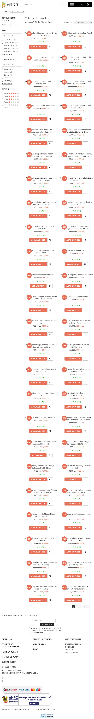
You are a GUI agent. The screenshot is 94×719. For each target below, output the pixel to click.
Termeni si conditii (42, 639)
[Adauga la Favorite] (50, 47)
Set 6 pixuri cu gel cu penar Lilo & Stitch (76, 275)
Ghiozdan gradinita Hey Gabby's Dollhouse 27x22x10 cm (76, 442)
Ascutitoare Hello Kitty (76, 250)
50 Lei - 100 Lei (9, 43)
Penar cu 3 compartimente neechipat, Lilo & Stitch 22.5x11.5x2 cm (76, 130)
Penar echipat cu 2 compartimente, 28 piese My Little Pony (41, 563)
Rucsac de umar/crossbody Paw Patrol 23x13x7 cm (76, 466)
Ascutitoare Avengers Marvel (41, 275)
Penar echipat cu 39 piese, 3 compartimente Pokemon (76, 587)
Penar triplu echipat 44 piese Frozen (41, 105)
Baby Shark (8, 72)
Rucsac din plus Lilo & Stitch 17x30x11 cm (41, 322)
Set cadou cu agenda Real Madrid (76, 296)
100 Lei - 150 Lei (9, 45)
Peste (6, 93)
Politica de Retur (10, 652)
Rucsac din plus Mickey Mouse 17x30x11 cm (76, 394)
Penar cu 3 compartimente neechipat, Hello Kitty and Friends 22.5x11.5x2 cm (76, 155)
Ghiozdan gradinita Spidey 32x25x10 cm (41, 417)
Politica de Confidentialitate (11, 645)
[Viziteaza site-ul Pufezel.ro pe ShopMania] (47, 716)
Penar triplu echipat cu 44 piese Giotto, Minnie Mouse (76, 106)
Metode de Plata (10, 657)
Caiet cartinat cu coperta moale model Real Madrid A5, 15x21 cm (41, 297)
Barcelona (7, 78)
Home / (7, 12)
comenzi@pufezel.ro (13, 670)
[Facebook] (2, 678)
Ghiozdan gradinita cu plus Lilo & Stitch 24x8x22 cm (76, 179)
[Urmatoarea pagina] (88, 606)
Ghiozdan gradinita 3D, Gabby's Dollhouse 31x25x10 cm (41, 466)
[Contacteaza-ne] (81, 4)
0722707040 (10, 667)
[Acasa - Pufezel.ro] (10, 5)
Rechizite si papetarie (9, 25)
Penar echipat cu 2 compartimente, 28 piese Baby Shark (76, 563)
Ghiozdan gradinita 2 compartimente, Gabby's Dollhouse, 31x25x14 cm (76, 418)
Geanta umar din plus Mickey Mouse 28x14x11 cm (76, 370)
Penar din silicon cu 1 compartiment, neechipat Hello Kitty (41, 442)
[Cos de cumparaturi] (87, 4)
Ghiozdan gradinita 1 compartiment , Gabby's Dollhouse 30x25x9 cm (76, 227)
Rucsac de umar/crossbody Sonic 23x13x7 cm (76, 515)
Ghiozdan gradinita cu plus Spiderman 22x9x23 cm (41, 227)
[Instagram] (2, 681)
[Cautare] (62, 5)
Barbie (6, 75)
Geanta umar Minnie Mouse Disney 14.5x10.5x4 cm (41, 515)
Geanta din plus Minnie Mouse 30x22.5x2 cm (41, 251)
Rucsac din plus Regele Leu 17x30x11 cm (41, 394)
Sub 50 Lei (7, 40)
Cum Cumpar (39, 644)
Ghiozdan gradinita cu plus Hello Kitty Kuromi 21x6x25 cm (41, 203)
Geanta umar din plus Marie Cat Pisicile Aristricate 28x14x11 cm (41, 346)
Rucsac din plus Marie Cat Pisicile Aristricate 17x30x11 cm (76, 322)
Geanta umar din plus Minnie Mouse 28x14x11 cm (41, 370)
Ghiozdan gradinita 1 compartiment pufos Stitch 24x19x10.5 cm (76, 539)
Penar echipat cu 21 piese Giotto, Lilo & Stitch (76, 58)
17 (85, 606)
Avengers (7, 69)
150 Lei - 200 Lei (9, 48)
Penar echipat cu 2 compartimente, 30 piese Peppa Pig (41, 587)
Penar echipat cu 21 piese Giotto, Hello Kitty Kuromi (41, 82)
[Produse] (72, 5)
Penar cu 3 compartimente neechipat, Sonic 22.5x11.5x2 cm (41, 179)
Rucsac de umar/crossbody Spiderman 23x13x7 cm (41, 539)
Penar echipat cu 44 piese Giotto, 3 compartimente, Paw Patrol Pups (41, 130)
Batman (7, 81)
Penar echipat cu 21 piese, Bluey (41, 57)
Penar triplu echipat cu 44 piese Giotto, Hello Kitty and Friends (76, 82)
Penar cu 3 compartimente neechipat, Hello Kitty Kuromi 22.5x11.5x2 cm (41, 155)
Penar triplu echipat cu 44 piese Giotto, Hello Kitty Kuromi (41, 34)
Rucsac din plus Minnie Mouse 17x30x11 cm (76, 346)
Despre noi (7, 639)
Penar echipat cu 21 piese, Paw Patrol (76, 33)
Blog (35, 649)
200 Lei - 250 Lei (9, 51)
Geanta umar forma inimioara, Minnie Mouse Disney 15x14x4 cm (41, 491)
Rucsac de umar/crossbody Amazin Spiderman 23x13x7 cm (76, 491)
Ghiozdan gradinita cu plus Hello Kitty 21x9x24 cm (76, 203)
